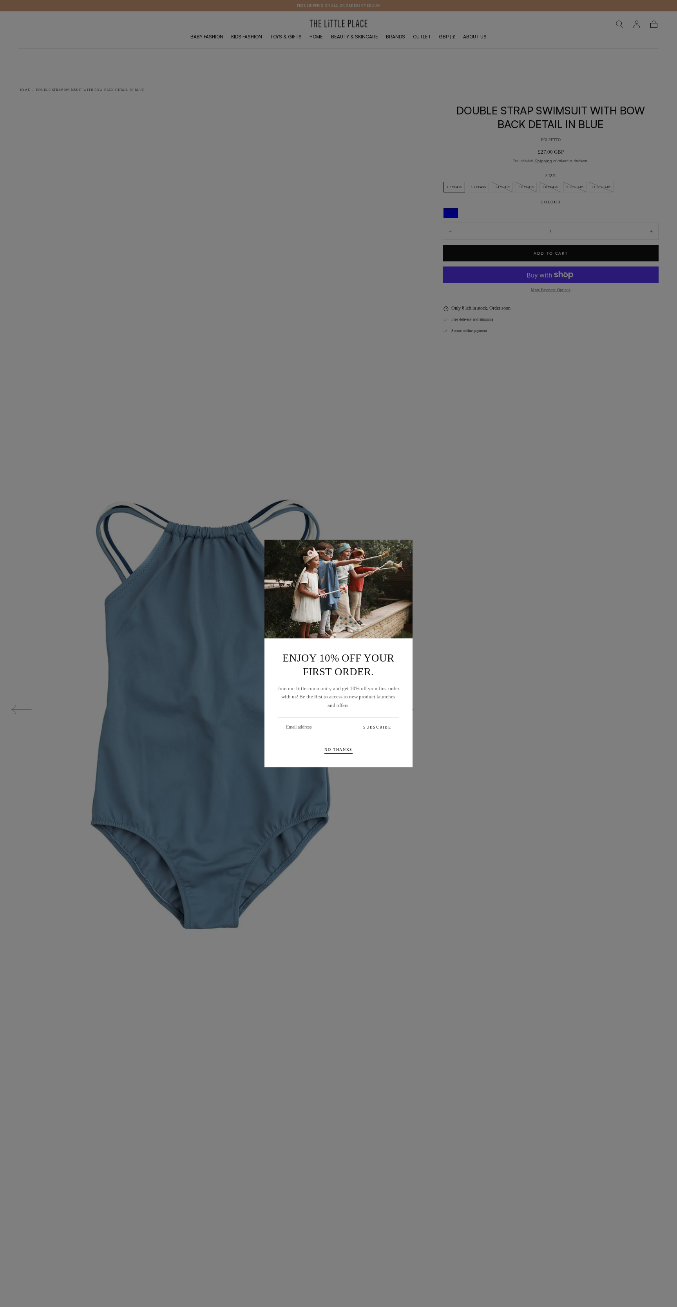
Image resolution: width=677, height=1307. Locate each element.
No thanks (338, 749)
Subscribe (377, 727)
